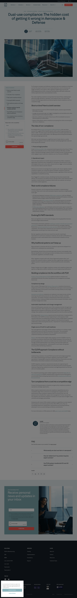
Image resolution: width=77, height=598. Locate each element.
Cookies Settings (12, 593)
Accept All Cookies (12, 590)
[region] (12, 589)
